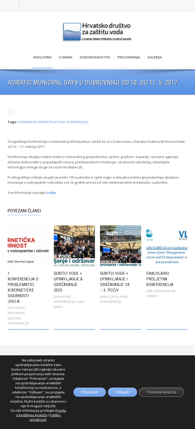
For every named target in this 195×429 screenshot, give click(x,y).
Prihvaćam (89, 392)
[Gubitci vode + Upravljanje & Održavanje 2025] (74, 245)
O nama (65, 57)
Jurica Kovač (16, 307)
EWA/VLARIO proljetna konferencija (159, 279)
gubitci (105, 296)
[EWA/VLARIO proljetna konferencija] (166, 245)
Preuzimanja (128, 57)
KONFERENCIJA (78, 122)
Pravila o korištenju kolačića (41, 412)
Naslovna (42, 57)
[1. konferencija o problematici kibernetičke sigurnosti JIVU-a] (28, 245)
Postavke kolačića (161, 392)
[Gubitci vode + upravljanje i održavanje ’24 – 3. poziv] (120, 245)
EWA (149, 291)
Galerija (154, 57)
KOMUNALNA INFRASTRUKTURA (41, 122)
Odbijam (122, 392)
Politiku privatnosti (45, 417)
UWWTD (152, 296)
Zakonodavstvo (94, 57)
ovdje (51, 192)
